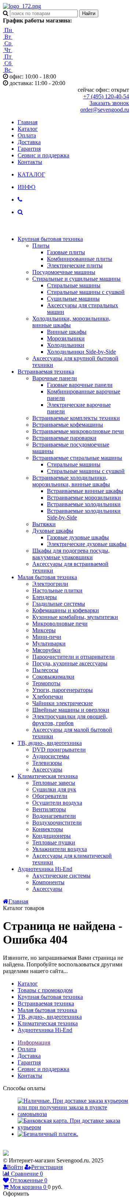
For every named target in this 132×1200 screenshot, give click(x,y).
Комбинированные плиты (79, 259)
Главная (27, 122)
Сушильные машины (73, 298)
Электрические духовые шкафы (86, 544)
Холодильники (65, 345)
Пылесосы (45, 670)
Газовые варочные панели (80, 385)
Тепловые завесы (53, 783)
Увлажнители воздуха (59, 849)
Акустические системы (61, 875)
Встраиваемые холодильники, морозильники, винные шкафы (71, 481)
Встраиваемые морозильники (84, 497)
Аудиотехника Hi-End (45, 869)
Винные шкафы (67, 332)
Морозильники (66, 338)
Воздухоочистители (57, 822)
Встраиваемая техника (46, 371)
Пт (8, 56)
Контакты (30, 162)
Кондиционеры (51, 836)
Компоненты (48, 882)
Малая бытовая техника (47, 577)
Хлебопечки (47, 696)
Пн (8, 30)
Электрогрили (50, 584)
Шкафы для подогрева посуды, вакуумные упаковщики (71, 553)
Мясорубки (46, 650)
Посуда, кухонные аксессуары (69, 663)
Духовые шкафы (52, 531)
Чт (7, 50)
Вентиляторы (49, 809)
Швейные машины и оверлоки (70, 710)
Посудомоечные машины (63, 272)
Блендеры (44, 597)
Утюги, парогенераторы (62, 690)
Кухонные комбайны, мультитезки (75, 617)
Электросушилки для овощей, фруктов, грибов (69, 719)
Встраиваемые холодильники (84, 504)
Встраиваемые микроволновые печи (78, 431)
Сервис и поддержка (43, 155)
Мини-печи (46, 637)
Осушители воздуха (57, 803)
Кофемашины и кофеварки (65, 610)
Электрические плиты (75, 265)
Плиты (41, 245)
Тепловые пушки (53, 842)
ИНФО (27, 187)
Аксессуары (47, 769)
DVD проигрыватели (59, 749)
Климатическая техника (48, 776)
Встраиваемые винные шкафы (85, 491)
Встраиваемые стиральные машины (77, 458)
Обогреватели (49, 796)
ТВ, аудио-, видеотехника (50, 743)
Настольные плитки (57, 590)
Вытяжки (44, 524)
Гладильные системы (58, 604)
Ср (8, 43)
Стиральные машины (73, 285)
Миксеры (44, 630)
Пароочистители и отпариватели (73, 657)
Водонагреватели (54, 816)
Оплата (27, 135)
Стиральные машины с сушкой (86, 292)
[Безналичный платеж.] (48, 1134)
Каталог (28, 129)
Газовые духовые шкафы (78, 537)
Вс (7, 70)
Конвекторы (47, 829)
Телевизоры (47, 763)
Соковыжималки (53, 677)
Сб (8, 63)
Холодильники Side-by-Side (81, 352)
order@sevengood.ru (104, 109)
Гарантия (29, 149)
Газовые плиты (66, 252)
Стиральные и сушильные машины (76, 279)
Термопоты (46, 683)
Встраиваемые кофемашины (67, 424)
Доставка (29, 142)
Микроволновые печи (60, 623)
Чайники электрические (62, 703)
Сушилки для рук (54, 789)
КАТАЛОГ (31, 174)
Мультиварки (49, 643)
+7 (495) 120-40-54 (106, 96)
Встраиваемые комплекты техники (76, 418)
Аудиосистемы (50, 756)
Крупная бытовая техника (50, 239)
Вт (7, 37)
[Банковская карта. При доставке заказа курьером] (73, 1127)
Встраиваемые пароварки (64, 438)
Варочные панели (54, 378)
